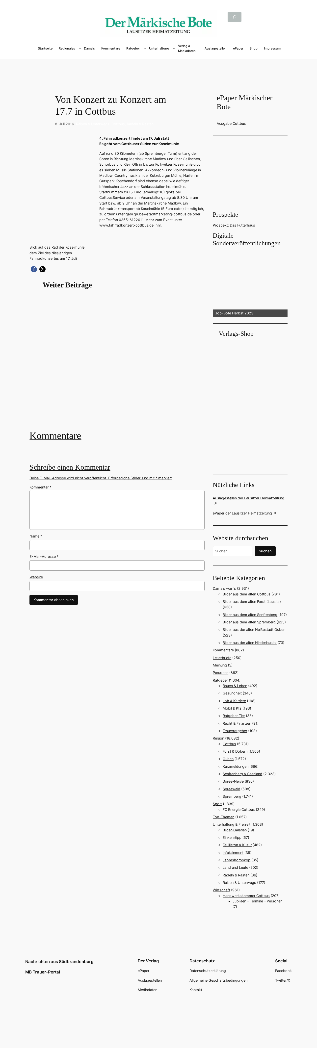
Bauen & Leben (235, 686)
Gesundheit (232, 693)
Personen (220, 672)
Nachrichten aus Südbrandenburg (59, 961)
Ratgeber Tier (234, 716)
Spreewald (231, 789)
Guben (228, 759)
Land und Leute (235, 867)
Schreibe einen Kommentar (69, 467)
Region (218, 738)
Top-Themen (223, 817)
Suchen (265, 551)
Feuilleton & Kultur (237, 845)
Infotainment (233, 852)
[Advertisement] (158, 67)
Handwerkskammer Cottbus (246, 896)
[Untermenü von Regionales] (80, 49)
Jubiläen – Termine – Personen (257, 901)
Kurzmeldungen (235, 766)
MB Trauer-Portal (42, 972)
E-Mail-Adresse (43, 556)
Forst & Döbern (235, 751)
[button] (34, 269)
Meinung (220, 665)
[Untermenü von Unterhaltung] (174, 49)
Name (35, 536)
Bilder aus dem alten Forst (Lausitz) (252, 601)
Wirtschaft (221, 890)
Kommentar (40, 487)
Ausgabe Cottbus (231, 123)
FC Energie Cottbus (239, 809)
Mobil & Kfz (232, 708)
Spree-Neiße (233, 781)
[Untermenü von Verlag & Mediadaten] (201, 49)
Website (36, 577)
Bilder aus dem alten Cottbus (246, 594)
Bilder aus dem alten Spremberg (249, 622)
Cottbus (118, 124)
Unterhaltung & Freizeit (231, 824)
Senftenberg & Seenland (242, 774)
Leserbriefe (222, 658)
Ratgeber (220, 680)
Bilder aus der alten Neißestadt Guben (254, 629)
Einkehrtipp (232, 837)
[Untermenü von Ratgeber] (145, 49)
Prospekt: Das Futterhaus (234, 225)
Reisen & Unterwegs (92, 124)
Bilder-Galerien (235, 830)
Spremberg (232, 796)
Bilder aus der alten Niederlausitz (250, 642)
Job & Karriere (234, 701)
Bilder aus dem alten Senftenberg (250, 615)
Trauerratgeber (235, 731)
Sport (217, 804)
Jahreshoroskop (236, 860)
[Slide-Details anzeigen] (250, 282)
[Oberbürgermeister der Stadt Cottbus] (117, 367)
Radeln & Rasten (140, 124)
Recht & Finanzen (237, 723)
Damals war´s (224, 588)
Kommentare (55, 435)
